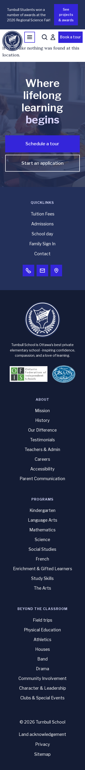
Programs (42, 499)
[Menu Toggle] (29, 37)
